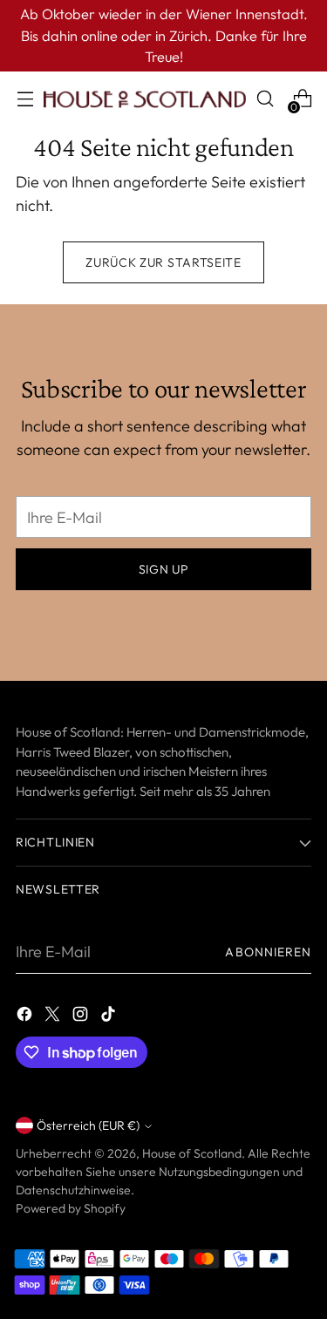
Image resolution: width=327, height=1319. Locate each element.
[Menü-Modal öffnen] (25, 99)
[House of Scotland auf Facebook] (26, 1017)
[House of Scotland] (145, 98)
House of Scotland (192, 1153)
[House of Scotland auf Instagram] (82, 1017)
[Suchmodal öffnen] (265, 99)
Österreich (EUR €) (88, 1125)
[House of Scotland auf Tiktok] (109, 1017)
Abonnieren (268, 952)
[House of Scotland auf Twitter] (54, 1017)
